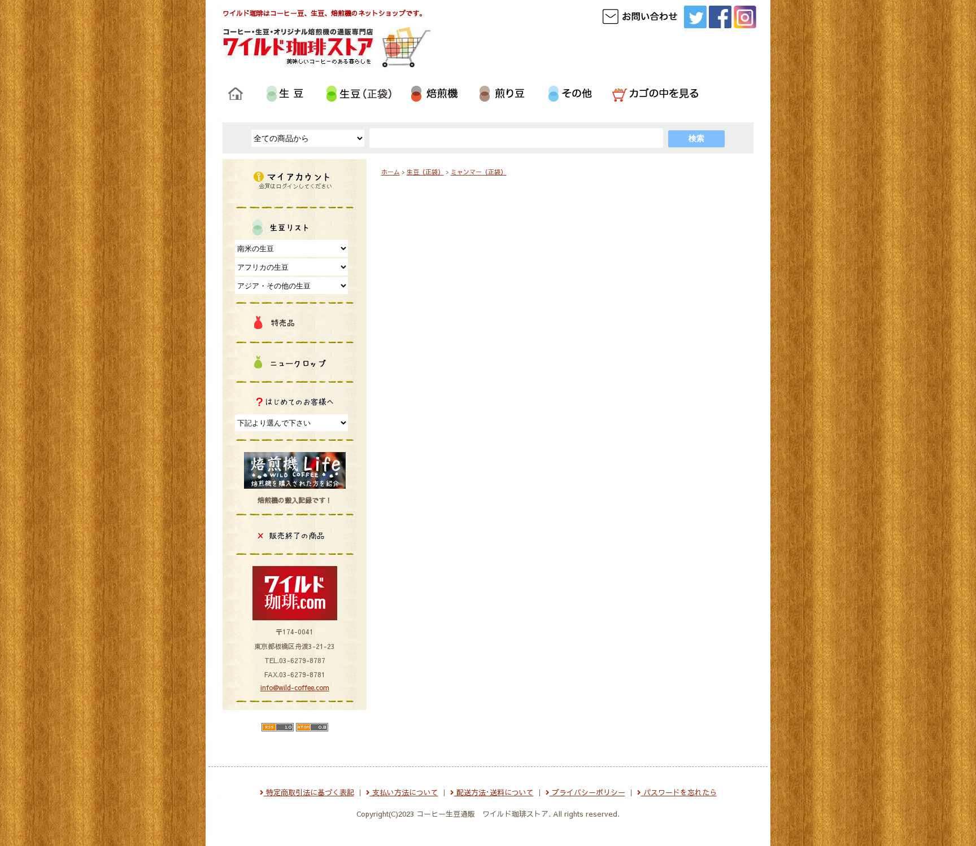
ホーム (390, 172)
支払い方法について (404, 792)
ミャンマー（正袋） (479, 172)
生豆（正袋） (425, 172)
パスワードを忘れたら (679, 792)
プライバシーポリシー (587, 792)
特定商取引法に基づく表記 (309, 792)
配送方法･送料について (494, 792)
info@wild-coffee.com (294, 687)
